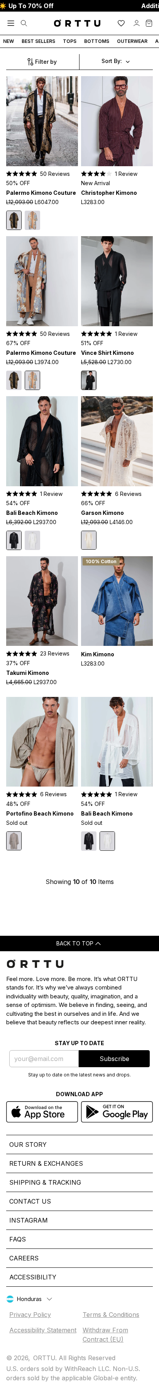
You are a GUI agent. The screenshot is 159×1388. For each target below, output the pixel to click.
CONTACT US (30, 1201)
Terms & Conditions (111, 1314)
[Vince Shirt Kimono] (117, 281)
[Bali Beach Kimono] (42, 441)
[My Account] (137, 23)
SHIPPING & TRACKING (45, 1182)
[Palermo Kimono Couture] (42, 121)
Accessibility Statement (42, 1330)
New (8, 41)
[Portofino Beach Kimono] (42, 742)
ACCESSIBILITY (32, 1277)
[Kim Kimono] (117, 601)
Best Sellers (38, 41)
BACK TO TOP (74, 943)
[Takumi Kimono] (42, 601)
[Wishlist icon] (121, 23)
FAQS (17, 1239)
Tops (69, 41)
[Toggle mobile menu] (10, 23)
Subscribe (114, 1059)
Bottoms (96, 41)
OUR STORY (28, 1144)
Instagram (28, 1220)
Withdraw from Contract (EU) (105, 1334)
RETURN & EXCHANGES (46, 1163)
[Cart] (149, 23)
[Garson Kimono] (117, 441)
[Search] (24, 23)
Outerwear (132, 41)
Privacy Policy (30, 1314)
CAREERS (24, 1258)
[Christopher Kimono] (117, 121)
